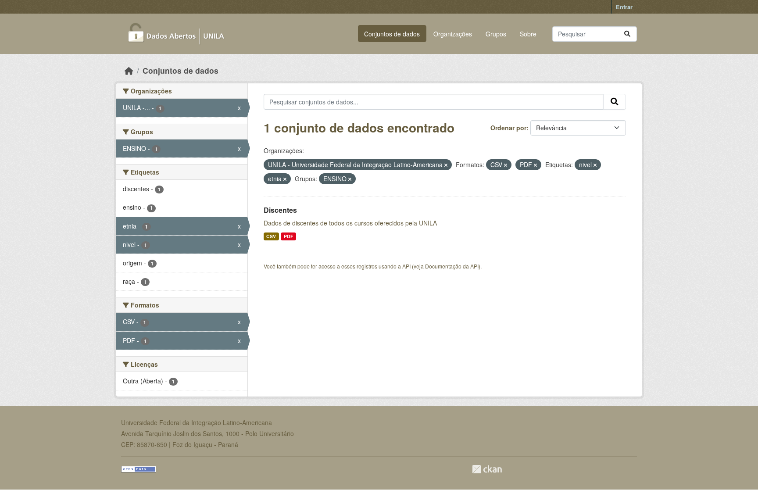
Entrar (624, 7)
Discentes (280, 210)
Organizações (452, 33)
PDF (288, 236)
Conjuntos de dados (392, 33)
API (406, 266)
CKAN (487, 469)
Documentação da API (452, 266)
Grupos (496, 33)
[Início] (129, 70)
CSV (271, 236)
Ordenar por (508, 127)
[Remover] (445, 164)
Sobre (528, 33)
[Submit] (627, 34)
